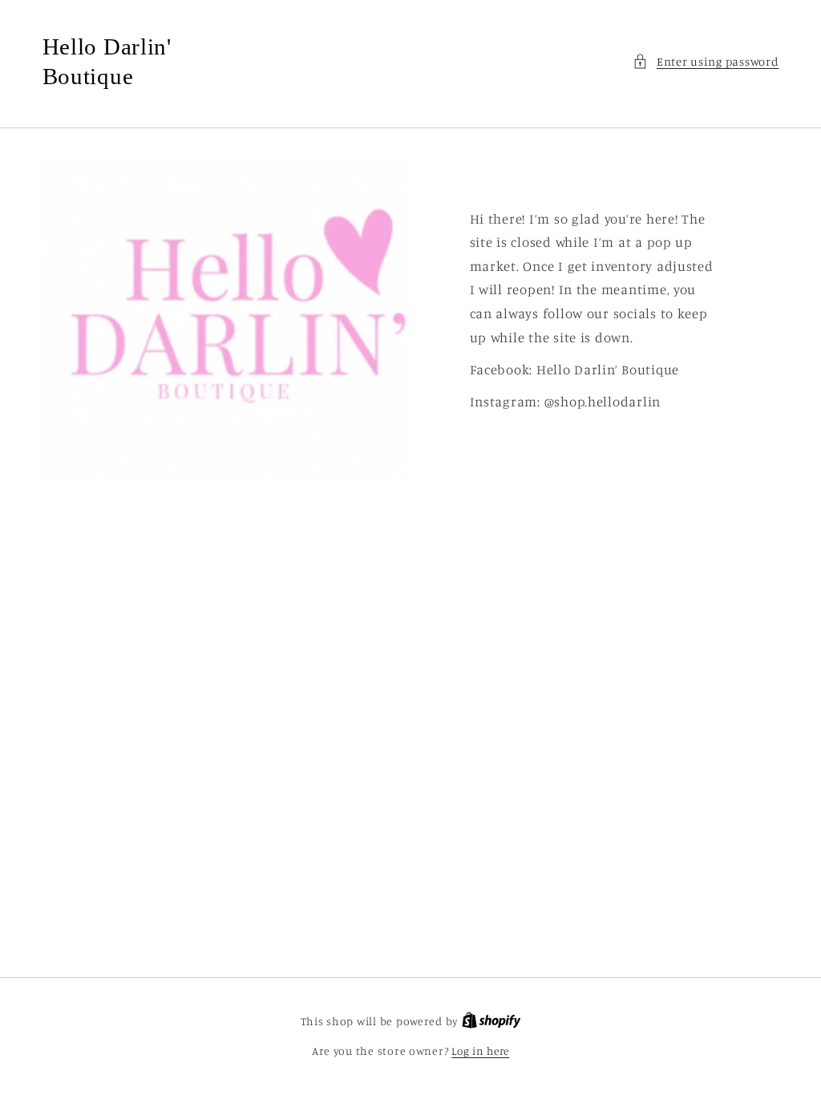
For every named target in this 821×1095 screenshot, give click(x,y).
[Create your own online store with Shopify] (491, 1021)
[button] (706, 61)
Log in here (480, 1050)
